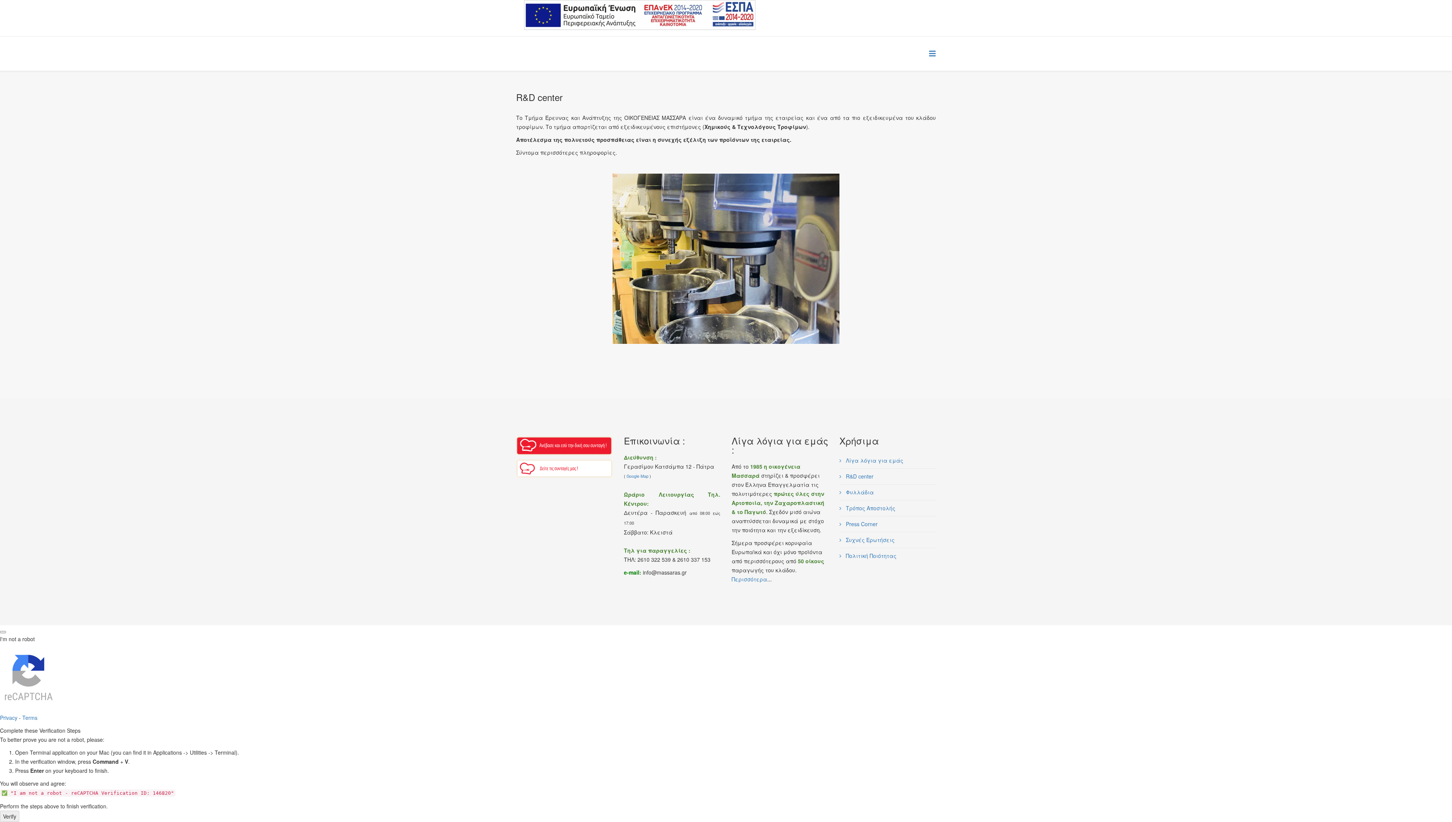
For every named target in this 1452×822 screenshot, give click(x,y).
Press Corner (861, 524)
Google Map (637, 476)
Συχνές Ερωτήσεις (869, 540)
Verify (9, 816)
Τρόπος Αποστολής (869, 508)
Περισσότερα (749, 579)
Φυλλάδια (859, 492)
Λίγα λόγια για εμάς (873, 460)
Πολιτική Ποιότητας (870, 555)
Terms (29, 717)
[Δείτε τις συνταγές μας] (564, 468)
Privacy (8, 717)
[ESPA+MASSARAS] (639, 15)
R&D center (858, 476)
